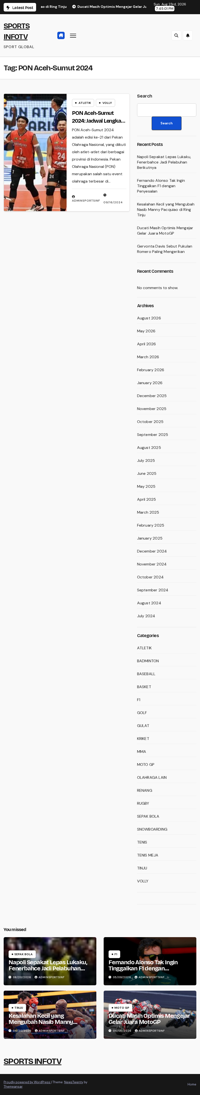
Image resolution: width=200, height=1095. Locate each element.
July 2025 (146, 460)
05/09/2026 (122, 977)
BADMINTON (148, 660)
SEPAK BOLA (148, 816)
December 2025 (152, 395)
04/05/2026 (122, 1030)
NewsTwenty (73, 1082)
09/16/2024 (113, 202)
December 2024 (152, 551)
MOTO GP (145, 764)
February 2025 (150, 525)
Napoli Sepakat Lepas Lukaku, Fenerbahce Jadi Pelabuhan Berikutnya (164, 162)
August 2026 (149, 318)
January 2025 (149, 538)
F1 (138, 699)
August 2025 (149, 447)
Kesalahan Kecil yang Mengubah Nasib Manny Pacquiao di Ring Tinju (166, 209)
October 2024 (150, 577)
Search (144, 96)
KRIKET (143, 738)
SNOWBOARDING (152, 829)
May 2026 (146, 331)
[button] (176, 35)
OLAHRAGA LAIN (152, 777)
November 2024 (152, 564)
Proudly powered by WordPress (27, 1082)
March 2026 (148, 356)
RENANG (144, 790)
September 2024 (153, 590)
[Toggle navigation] (73, 35)
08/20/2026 (22, 977)
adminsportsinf (86, 201)
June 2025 (147, 473)
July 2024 (146, 615)
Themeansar (13, 1086)
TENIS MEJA (148, 855)
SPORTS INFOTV (32, 1061)
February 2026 (150, 369)
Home (192, 1084)
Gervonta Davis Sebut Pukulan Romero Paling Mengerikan (164, 249)
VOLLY (107, 103)
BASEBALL (146, 673)
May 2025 (146, 486)
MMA (141, 751)
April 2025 (146, 499)
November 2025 (152, 408)
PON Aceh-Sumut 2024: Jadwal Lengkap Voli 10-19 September (98, 121)
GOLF (142, 712)
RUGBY (143, 803)
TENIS (142, 842)
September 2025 (152, 434)
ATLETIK (85, 103)
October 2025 (150, 421)
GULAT (143, 725)
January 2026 (149, 382)
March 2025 (148, 512)
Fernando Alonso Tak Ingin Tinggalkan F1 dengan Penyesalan (161, 186)
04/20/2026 (22, 1030)
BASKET (144, 686)
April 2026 (146, 344)
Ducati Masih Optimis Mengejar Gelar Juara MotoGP (165, 230)
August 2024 (149, 603)
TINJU (142, 868)
